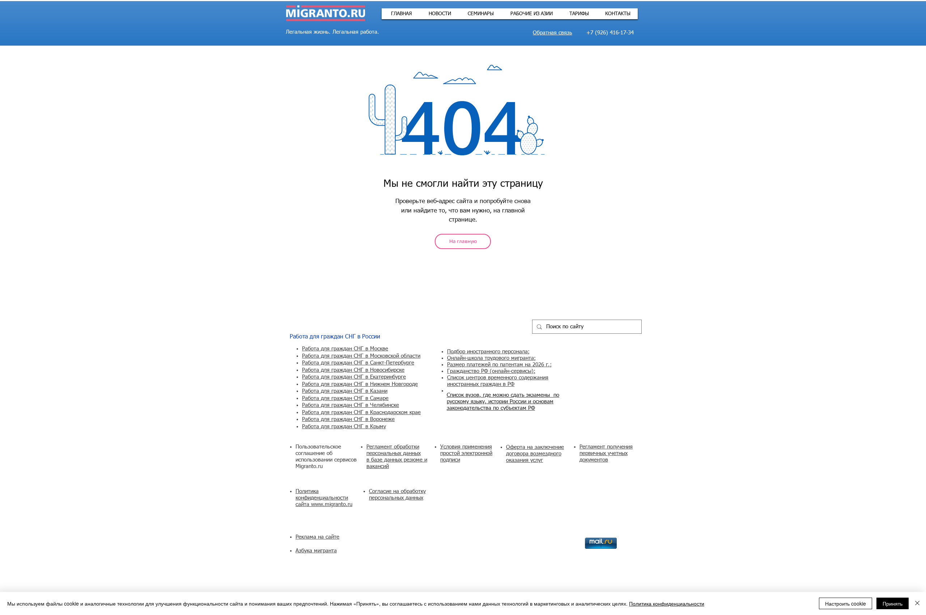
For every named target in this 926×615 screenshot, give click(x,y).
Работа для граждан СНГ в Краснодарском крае (361, 412)
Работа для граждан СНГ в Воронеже (348, 419)
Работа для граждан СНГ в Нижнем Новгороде (360, 384)
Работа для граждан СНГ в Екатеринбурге (354, 377)
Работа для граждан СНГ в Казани (344, 391)
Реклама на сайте (317, 537)
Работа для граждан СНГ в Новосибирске (353, 370)
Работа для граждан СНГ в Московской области (361, 356)
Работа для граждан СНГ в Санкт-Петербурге (358, 363)
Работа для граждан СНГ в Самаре (345, 398)
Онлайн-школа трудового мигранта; (491, 358)
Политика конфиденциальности (666, 603)
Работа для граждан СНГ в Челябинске (350, 405)
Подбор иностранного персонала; (488, 351)
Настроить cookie (845, 603)
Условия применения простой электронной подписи (466, 453)
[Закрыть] (917, 603)
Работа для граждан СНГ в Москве (345, 348)
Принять (892, 603)
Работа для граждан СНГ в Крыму (344, 426)
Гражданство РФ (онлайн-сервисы (489, 371)
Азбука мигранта (316, 550)
